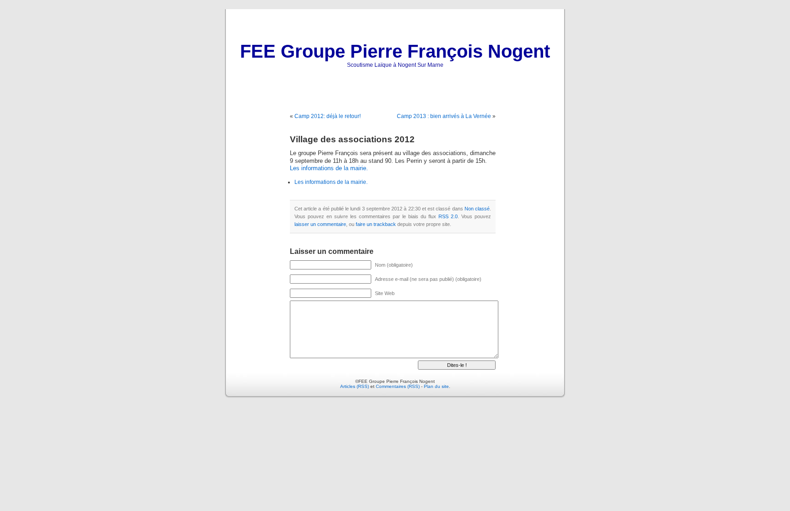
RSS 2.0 (448, 216)
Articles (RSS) (354, 386)
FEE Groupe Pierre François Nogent (395, 51)
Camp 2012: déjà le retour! (327, 116)
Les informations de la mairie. (329, 168)
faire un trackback (376, 224)
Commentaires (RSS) (398, 386)
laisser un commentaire (320, 224)
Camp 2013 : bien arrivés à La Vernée (444, 116)
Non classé (477, 208)
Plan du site (436, 386)
